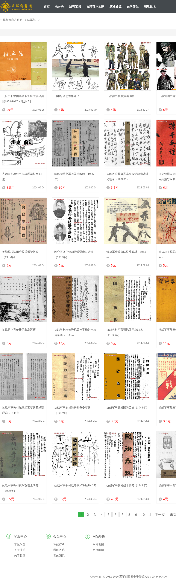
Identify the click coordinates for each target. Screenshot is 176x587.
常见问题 (19, 544)
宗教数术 (150, 6)
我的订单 (59, 544)
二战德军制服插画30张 (120, 96)
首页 (47, 6)
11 (150, 514)
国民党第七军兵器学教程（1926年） (74, 176)
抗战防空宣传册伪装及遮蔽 (19, 329)
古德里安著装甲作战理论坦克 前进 (22, 176)
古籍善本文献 (95, 6)
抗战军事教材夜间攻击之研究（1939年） (20, 488)
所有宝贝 (75, 6)
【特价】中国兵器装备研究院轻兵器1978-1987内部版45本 (23, 98)
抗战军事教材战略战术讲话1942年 (75, 485)
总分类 (59, 6)
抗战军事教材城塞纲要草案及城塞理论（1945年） (23, 410)
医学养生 (133, 6)
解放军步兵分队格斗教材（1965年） (126, 254)
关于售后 (19, 555)
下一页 (160, 514)
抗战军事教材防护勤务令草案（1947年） (72, 410)
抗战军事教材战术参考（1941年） (127, 485)
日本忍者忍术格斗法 (66, 96)
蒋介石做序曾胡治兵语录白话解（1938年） (73, 254)
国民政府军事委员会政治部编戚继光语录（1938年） (127, 176)
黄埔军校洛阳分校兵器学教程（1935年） (20, 254)
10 (143, 514)
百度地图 (98, 550)
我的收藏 (59, 550)
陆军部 (31, 20)
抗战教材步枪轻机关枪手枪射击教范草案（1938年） (75, 332)
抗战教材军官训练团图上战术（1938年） (124, 332)
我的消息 (59, 555)
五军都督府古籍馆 (11, 20)
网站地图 (98, 544)
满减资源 (115, 6)
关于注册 (19, 550)
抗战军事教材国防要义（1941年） (127, 407)
